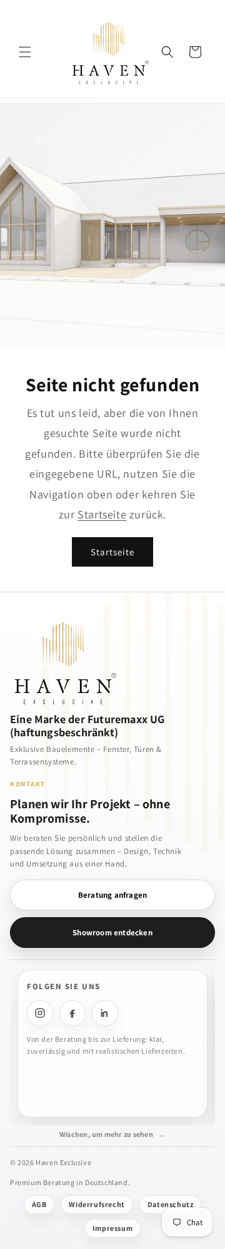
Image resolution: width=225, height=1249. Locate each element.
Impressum (112, 1228)
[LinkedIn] (105, 1013)
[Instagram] (40, 1013)
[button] (25, 52)
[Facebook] (72, 1013)
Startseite (102, 514)
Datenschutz (171, 1204)
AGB (39, 1204)
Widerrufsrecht (96, 1204)
